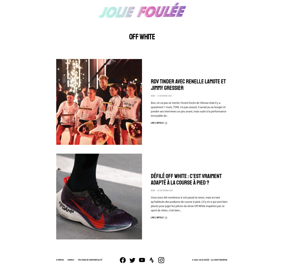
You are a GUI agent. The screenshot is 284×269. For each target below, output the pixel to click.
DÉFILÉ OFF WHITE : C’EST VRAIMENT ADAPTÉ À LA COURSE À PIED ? (186, 179)
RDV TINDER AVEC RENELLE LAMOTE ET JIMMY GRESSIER (188, 84)
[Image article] (99, 102)
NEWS (153, 96)
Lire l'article (157, 123)
